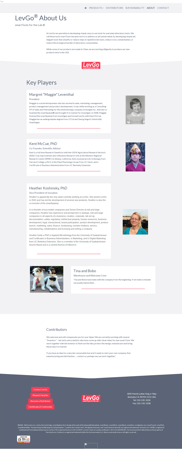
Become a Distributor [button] (40, 401)
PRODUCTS (95, 7)
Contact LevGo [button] (40, 389)
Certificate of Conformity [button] (40, 406)
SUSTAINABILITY (134, 7)
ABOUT (151, 7)
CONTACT (163, 7)
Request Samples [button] (40, 395)
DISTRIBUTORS (114, 7)
